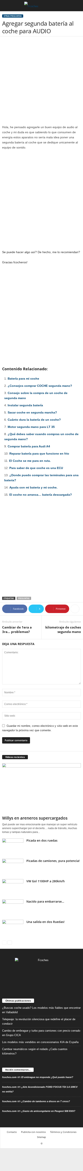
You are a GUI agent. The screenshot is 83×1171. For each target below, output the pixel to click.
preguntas (24, 598)
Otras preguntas (13, 16)
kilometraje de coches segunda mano (63, 629)
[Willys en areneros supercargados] (41, 788)
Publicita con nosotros (33, 1132)
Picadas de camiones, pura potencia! (53, 861)
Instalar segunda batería (25, 405)
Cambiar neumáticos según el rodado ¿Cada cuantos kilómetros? (34, 1051)
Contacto (12, 1132)
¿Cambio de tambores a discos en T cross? (45, 1101)
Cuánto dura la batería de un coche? (34, 419)
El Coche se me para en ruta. (30, 460)
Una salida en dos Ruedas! (45, 922)
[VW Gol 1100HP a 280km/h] (12, 887)
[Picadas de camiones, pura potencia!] (12, 867)
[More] (74, 609)
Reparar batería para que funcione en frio (39, 453)
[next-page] (9, 942)
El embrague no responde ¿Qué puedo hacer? (47, 1077)
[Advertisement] (41, 81)
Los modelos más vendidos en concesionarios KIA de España (40, 1042)
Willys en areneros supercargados (34, 818)
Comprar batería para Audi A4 (29, 446)
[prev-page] (4, 942)
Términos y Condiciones (63, 1132)
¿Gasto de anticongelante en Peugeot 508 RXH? (48, 1111)
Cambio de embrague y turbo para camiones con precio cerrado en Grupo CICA (41, 1033)
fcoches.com (9, 1077)
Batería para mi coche (23, 378)
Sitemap (41, 1137)
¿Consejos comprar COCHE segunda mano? (40, 385)
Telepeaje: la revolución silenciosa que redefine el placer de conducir (38, 1021)
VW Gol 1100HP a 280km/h (45, 881)
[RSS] (46, 980)
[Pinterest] (37, 980)
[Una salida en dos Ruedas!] (12, 928)
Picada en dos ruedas (41, 840)
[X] (55, 980)
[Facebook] (28, 980)
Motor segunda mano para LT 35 (31, 427)
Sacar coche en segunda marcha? (32, 412)
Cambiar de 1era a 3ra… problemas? (17, 629)
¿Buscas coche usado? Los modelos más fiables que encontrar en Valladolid (41, 1010)
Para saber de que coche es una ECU (36, 468)
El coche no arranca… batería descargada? (40, 494)
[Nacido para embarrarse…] (12, 907)
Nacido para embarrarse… (45, 901)
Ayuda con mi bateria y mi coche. (33, 487)
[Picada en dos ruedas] (12, 846)
